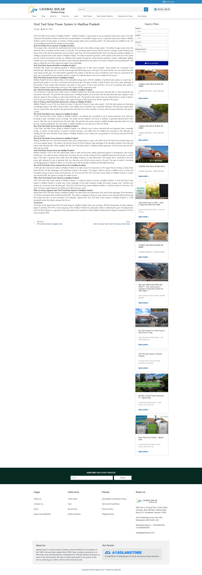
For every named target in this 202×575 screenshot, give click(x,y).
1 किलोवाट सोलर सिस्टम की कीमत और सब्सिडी (151, 127)
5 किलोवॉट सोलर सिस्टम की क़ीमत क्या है (152, 166)
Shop (43, 16)
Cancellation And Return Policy (114, 499)
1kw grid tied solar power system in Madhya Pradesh (94, 121)
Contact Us (65, 16)
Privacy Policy (107, 509)
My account (72, 509)
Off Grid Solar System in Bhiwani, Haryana (150, 355)
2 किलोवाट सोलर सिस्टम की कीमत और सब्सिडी (151, 85)
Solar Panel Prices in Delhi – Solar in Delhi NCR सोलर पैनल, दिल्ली (151, 203)
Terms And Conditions (111, 504)
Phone (137, 42)
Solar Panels (87, 16)
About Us (53, 16)
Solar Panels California (105, 16)
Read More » (144, 98)
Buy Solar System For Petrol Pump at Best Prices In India (152, 331)
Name (137, 28)
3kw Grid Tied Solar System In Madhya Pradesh (86, 145)
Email (137, 35)
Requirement (140, 49)
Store (36, 509)
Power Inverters (74, 514)
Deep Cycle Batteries (42, 514)
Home (34, 16)
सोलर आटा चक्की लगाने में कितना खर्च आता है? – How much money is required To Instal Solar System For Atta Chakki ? (151, 288)
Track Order (72, 499)
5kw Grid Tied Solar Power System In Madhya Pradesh (105, 173)
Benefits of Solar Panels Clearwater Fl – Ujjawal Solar (151, 396)
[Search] (146, 9)
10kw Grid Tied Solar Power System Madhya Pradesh (85, 185)
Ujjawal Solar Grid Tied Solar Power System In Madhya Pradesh (102, 197)
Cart (69, 504)
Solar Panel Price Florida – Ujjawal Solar (151, 438)
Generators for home (125, 16)
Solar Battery (142, 16)
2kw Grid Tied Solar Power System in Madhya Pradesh (63, 133)
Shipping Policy (108, 514)
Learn (76, 16)
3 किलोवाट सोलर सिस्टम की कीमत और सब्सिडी (151, 246)
